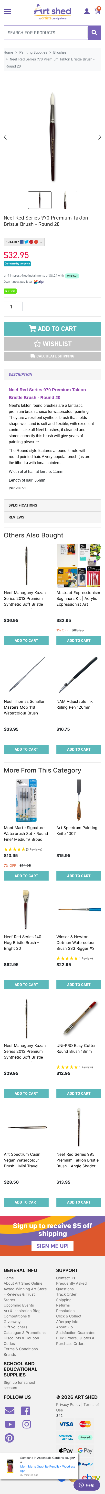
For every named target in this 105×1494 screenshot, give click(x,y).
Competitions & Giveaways (17, 1319)
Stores (9, 1300)
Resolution (65, 1310)
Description (20, 374)
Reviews (16, 517)
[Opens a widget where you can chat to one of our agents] (86, 1485)
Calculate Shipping (54, 356)
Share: (13, 242)
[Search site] (94, 33)
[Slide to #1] (40, 200)
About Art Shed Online (23, 1283)
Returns (63, 1305)
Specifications (23, 505)
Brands (10, 1354)
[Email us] (12, 1413)
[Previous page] (5, 137)
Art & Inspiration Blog (22, 1310)
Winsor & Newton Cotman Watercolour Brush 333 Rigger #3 (75, 942)
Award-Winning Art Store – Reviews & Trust (25, 1292)
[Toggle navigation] (7, 11)
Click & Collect (68, 1316)
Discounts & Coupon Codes (21, 1341)
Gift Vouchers (15, 1327)
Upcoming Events (19, 1305)
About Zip (64, 1327)
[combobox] (52, 32)
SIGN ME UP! (52, 1246)
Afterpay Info (67, 1321)
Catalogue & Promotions (25, 1332)
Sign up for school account (19, 1385)
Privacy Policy (68, 1404)
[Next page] (99, 137)
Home (9, 1278)
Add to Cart (56, 328)
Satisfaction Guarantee (75, 1332)
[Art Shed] (52, 11)
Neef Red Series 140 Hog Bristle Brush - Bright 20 (22, 942)
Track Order (66, 1294)
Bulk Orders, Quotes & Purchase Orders (75, 1341)
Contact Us (65, 1278)
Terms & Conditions (21, 1349)
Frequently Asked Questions (71, 1286)
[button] (52, 344)
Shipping (64, 1300)
